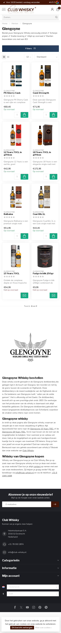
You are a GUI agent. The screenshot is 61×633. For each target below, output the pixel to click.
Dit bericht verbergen (22, 627)
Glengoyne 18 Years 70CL (14, 432)
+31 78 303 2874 (16, 544)
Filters (28, 48)
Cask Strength (41, 93)
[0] (58, 9)
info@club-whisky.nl (24, 472)
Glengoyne (27, 23)
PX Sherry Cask (12, 93)
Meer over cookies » (43, 627)
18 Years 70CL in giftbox (42, 153)
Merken (15, 23)
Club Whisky (28, 450)
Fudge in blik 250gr (43, 273)
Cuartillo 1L (39, 214)
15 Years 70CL (11, 273)
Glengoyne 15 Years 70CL (42, 428)
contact (37, 466)
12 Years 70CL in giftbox (13, 153)
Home (4, 23)
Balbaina (8, 214)
